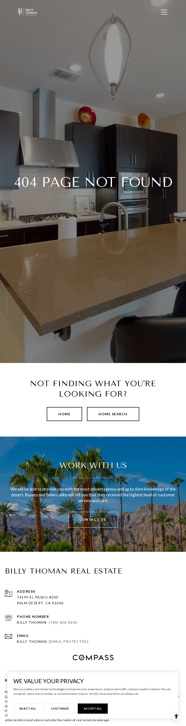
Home (64, 414)
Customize (60, 708)
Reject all (27, 708)
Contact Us (93, 520)
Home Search (113, 414)
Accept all (93, 708)
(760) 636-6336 (63, 622)
